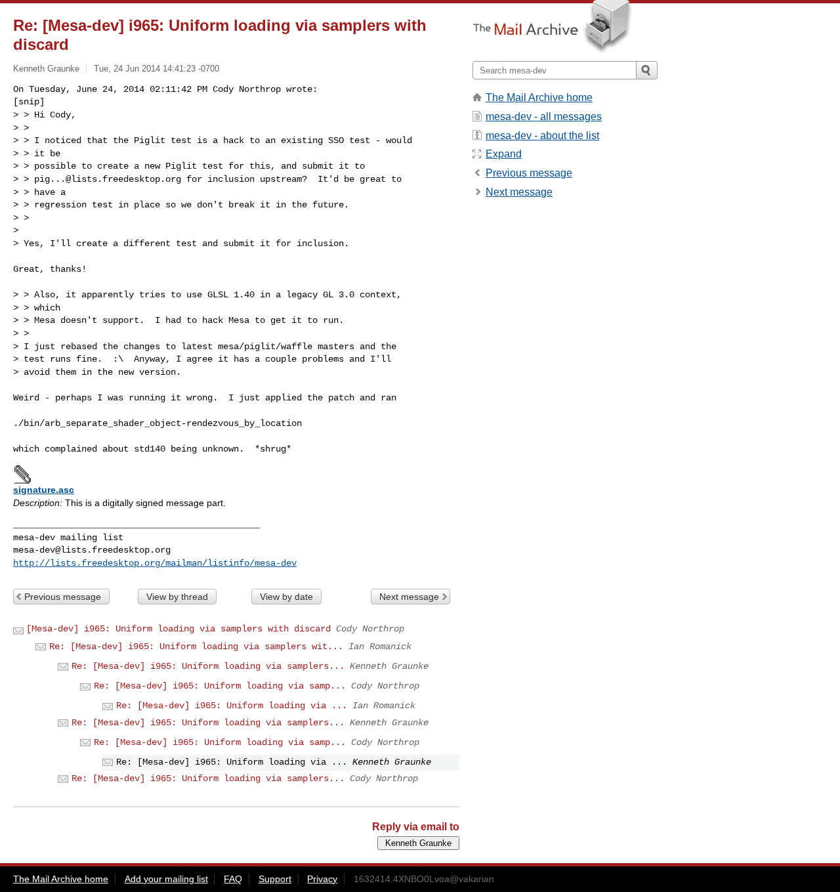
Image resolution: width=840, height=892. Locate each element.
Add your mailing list (166, 879)
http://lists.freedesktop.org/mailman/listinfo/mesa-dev (155, 563)
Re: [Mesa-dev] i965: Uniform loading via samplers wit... (196, 646)
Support (275, 879)
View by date (286, 596)
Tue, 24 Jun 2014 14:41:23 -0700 (156, 69)
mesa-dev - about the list (542, 135)
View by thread (177, 596)
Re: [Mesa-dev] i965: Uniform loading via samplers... (208, 666)
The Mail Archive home (539, 97)
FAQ (233, 879)
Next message (409, 596)
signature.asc (43, 489)
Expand (504, 153)
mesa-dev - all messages (544, 116)
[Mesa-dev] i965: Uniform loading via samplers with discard (178, 629)
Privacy (322, 879)
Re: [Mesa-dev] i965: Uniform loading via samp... (220, 686)
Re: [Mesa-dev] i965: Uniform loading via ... (231, 705)
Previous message (62, 596)
